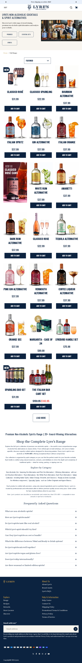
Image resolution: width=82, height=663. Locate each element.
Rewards (6, 607)
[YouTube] (48, 654)
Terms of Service (48, 617)
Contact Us (46, 604)
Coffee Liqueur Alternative (67, 291)
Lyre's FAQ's (46, 591)
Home (5, 53)
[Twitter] (33, 654)
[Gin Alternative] (41, 127)
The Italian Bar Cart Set (41, 392)
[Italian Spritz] (15, 127)
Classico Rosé (15, 92)
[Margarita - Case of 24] (41, 325)
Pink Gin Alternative (15, 289)
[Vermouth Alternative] (41, 274)
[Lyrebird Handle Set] (67, 325)
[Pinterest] (39, 654)
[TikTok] (45, 654)
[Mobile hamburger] (5, 7)
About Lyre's (47, 584)
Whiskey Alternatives (62, 472)
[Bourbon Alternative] (67, 77)
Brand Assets (47, 588)
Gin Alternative (41, 142)
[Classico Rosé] (15, 77)
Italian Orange (66, 142)
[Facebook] (36, 654)
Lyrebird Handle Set (67, 339)
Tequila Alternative (67, 239)
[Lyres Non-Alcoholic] (38, 7)
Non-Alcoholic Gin (12, 472)
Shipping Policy (48, 607)
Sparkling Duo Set (15, 390)
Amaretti (67, 188)
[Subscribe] (76, 629)
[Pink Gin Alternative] (15, 274)
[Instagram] (42, 654)
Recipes (6, 604)
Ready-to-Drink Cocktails (66, 478)
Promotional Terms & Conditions (54, 610)
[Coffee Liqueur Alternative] (67, 274)
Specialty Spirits (34, 480)
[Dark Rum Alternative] (15, 224)
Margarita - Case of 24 (41, 341)
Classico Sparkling (41, 92)
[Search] (71, 7)
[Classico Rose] (41, 224)
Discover (6, 614)
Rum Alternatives (30, 475)
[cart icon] (76, 7)
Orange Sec (15, 339)
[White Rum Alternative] (41, 174)
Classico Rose (41, 239)
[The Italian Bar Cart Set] (41, 375)
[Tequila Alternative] (67, 224)
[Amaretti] (67, 174)
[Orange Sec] (15, 325)
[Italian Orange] (67, 127)
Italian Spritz (15, 142)
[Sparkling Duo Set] (15, 375)
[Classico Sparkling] (41, 77)
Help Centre (46, 600)
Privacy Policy (47, 614)
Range (5, 600)
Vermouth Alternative (41, 291)
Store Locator (8, 610)
